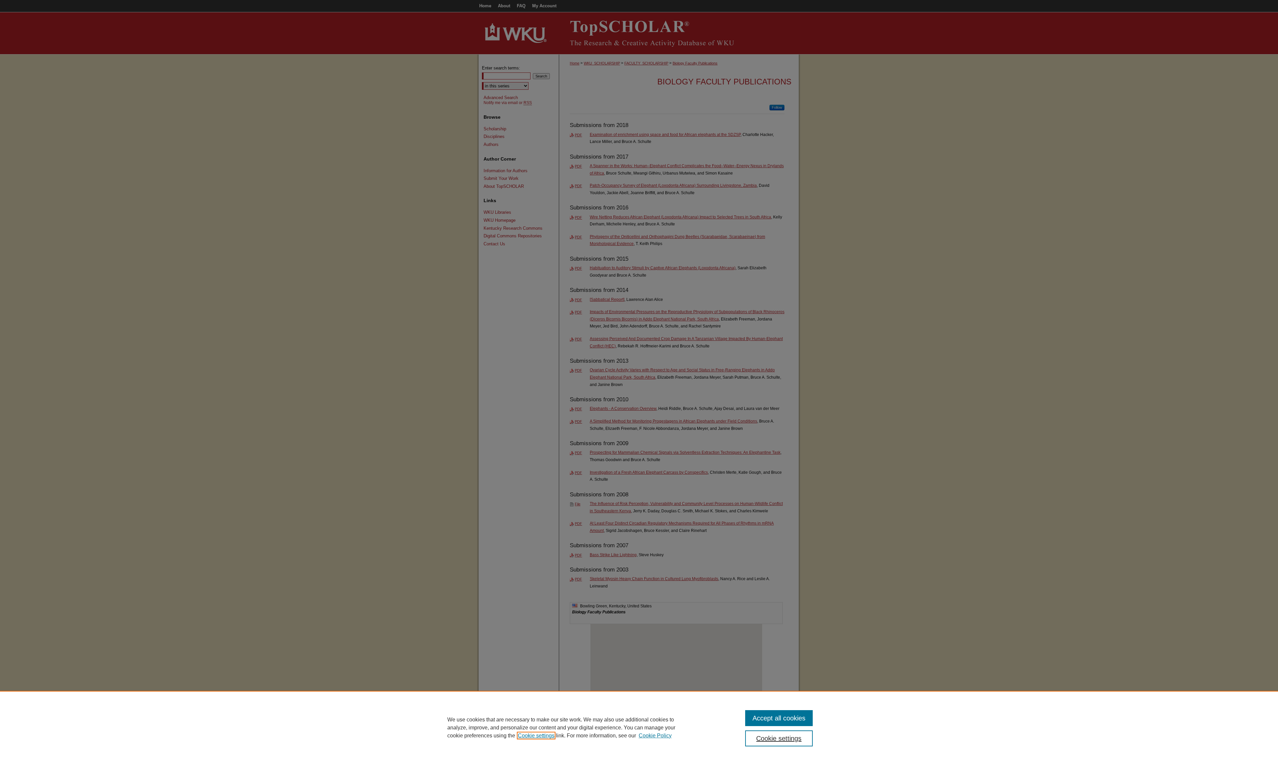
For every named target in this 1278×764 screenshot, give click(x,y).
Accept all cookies (778, 718)
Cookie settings (536, 735)
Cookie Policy (655, 735)
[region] (639, 727)
